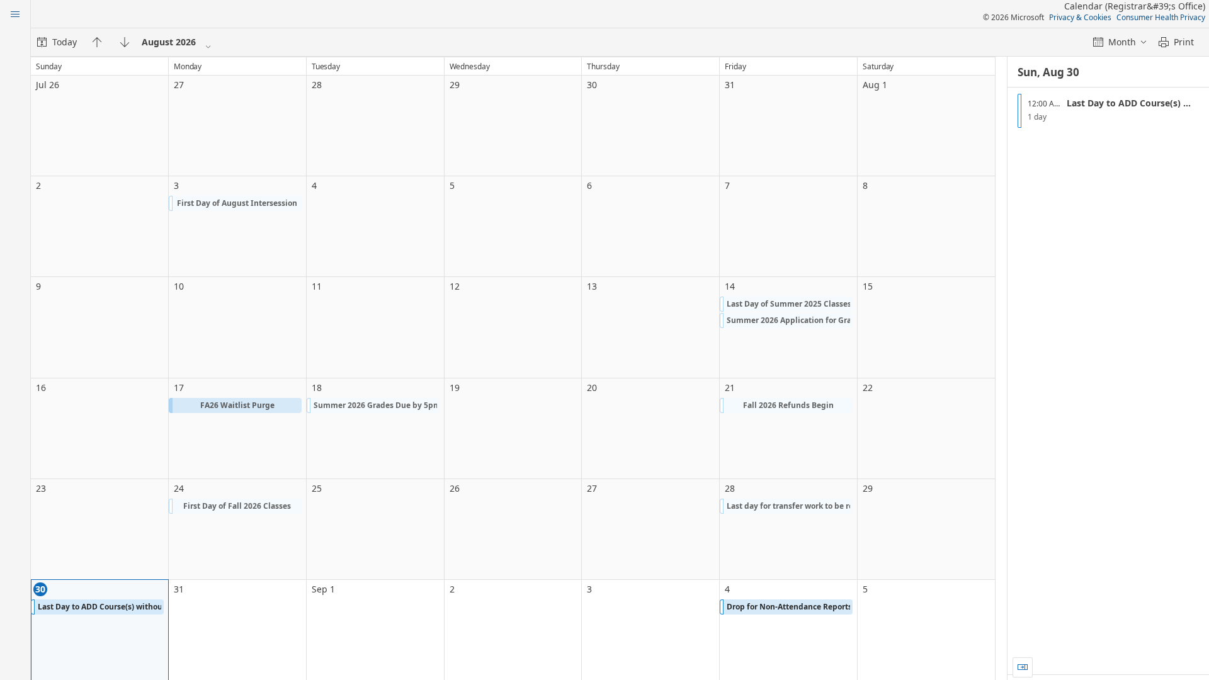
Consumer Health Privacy (1160, 17)
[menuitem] (57, 42)
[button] (235, 203)
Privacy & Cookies (1080, 17)
